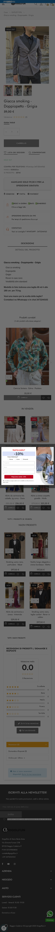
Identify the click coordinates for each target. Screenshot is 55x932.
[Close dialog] (52, 449)
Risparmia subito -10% (19, 477)
